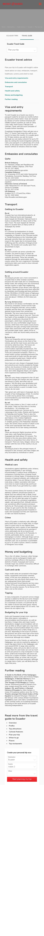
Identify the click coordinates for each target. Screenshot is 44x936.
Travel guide (27, 36)
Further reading (11, 99)
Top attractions (15, 729)
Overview (13, 723)
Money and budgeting (14, 95)
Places (12, 741)
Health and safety (12, 91)
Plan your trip (14, 735)
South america (21, 27)
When (10, 771)
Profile (12, 726)
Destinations (11, 27)
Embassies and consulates (16, 82)
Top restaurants (15, 743)
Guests (10, 764)
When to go (14, 738)
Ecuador (30, 27)
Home (3, 27)
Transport (9, 86)
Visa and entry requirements (16, 78)
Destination (11, 757)
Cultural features (16, 732)
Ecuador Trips (12, 36)
